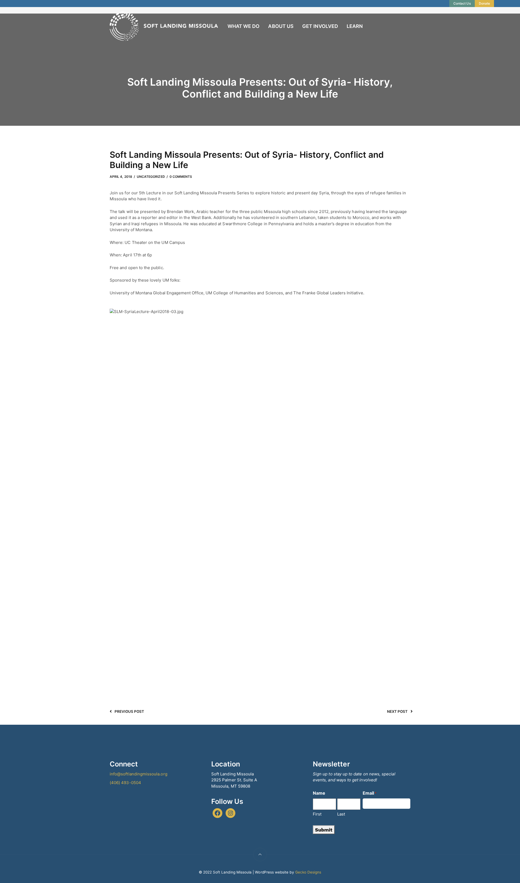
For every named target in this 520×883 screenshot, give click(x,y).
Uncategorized (151, 177)
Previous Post (129, 711)
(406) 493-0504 (125, 782)
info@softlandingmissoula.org (138, 773)
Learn (355, 26)
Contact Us (462, 3)
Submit (324, 830)
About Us (280, 26)
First (317, 814)
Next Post (397, 711)
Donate (484, 3)
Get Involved (320, 26)
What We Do (243, 26)
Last (341, 814)
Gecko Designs (308, 872)
